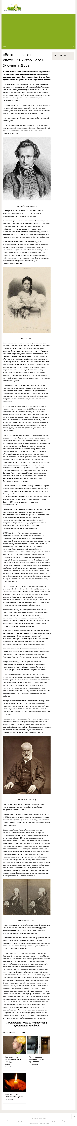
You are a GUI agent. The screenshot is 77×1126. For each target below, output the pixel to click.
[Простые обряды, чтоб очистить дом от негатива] (14, 1082)
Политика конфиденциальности (18, 1121)
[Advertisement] (38, 29)
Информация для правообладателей (58, 1121)
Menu (5, 46)
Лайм (32, 1118)
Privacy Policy (33, 1123)
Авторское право (37, 1121)
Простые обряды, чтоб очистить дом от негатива (14, 1096)
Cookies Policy (44, 1123)
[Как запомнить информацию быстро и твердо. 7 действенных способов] (14, 1045)
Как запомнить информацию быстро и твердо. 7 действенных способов (14, 1062)
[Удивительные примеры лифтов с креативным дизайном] (38, 1045)
